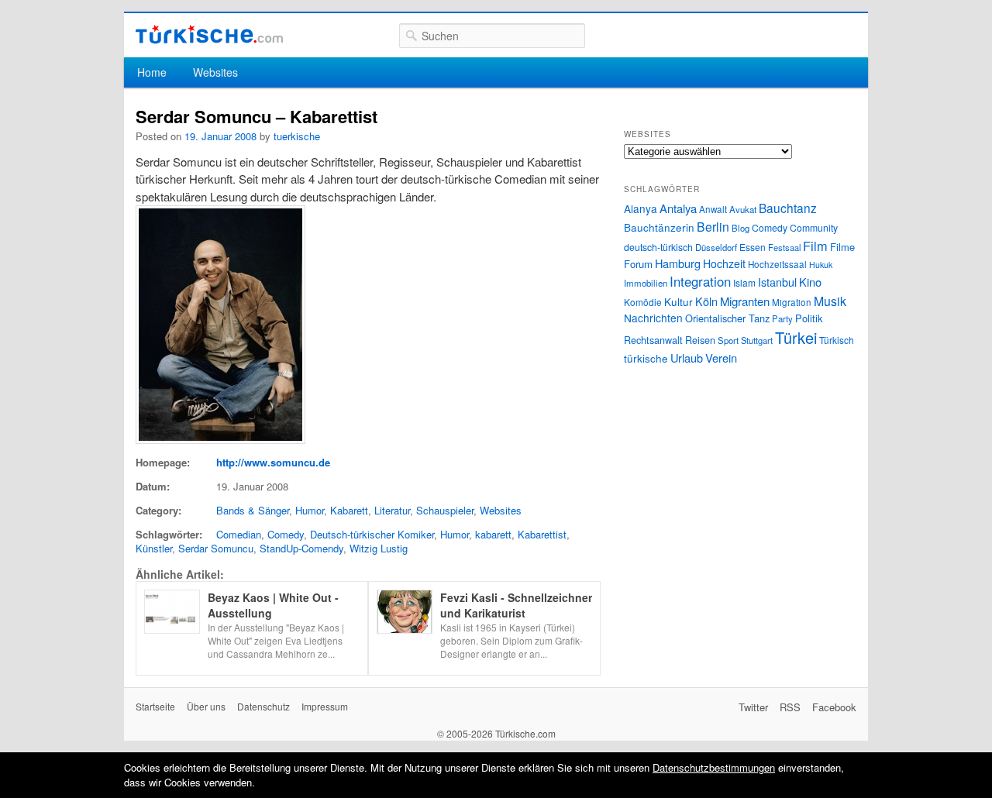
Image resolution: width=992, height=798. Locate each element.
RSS (790, 707)
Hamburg (678, 263)
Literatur (392, 510)
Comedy (285, 534)
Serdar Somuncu (215, 548)
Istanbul (777, 281)
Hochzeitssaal (777, 264)
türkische (646, 358)
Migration (791, 302)
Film (815, 245)
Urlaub (686, 357)
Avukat (742, 209)
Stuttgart (757, 340)
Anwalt (713, 209)
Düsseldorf (716, 247)
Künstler (154, 548)
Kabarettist (542, 534)
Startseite (155, 706)
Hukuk (820, 264)
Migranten (745, 301)
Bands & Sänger (252, 510)
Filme (842, 246)
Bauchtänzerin (659, 227)
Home (152, 72)
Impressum (324, 706)
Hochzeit (724, 263)
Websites (215, 72)
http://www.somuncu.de (273, 462)
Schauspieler (445, 510)
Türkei (796, 337)
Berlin (713, 226)
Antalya (678, 208)
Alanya (640, 208)
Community (814, 227)
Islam (744, 282)
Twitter (753, 707)
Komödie (643, 301)
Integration (700, 281)
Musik (830, 301)
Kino (810, 281)
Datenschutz (263, 706)
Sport (728, 340)
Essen (752, 246)
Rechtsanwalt (653, 340)
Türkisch (836, 339)
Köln (706, 301)
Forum (638, 263)
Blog (740, 228)
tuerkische (297, 136)
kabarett (493, 534)
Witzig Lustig (379, 548)
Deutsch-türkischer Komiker (372, 534)
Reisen (700, 340)
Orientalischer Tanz (727, 318)
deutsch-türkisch (658, 246)
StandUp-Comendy (301, 548)
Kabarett (349, 510)
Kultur (678, 301)
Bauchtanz (788, 207)
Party (782, 318)
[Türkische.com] (209, 34)
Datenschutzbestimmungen (714, 767)
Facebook (834, 707)
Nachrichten (653, 317)
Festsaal (784, 247)
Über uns (206, 706)
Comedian (238, 534)
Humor (309, 510)
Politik (808, 318)
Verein (721, 357)
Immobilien (645, 283)
